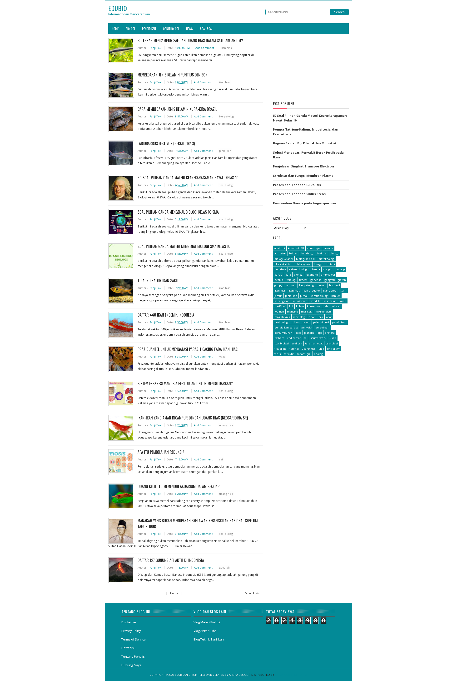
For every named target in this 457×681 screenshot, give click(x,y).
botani (331, 264)
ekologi (298, 274)
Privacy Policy (131, 631)
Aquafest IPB (296, 248)
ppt (320, 332)
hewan (322, 285)
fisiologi (291, 280)
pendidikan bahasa (286, 327)
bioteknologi (326, 259)
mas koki (306, 311)
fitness (303, 280)
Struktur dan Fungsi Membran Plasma (303, 175)
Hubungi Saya (131, 665)
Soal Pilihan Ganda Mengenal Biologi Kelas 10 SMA (178, 212)
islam (343, 290)
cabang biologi (298, 269)
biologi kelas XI (283, 259)
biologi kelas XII (305, 259)
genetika (315, 280)
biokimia (321, 253)
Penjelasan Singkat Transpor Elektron (303, 166)
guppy (278, 285)
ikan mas (294, 290)
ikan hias (226, 48)
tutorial (294, 348)
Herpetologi (226, 116)
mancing (292, 311)
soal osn (297, 343)
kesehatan (330, 301)
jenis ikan (225, 150)
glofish (342, 280)
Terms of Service (133, 639)
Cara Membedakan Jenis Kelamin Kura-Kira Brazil (177, 109)
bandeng (307, 253)
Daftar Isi (127, 648)
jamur (278, 296)
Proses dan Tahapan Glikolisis (297, 185)
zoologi (318, 354)
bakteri (293, 253)
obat (222, 356)
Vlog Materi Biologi (207, 622)
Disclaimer (128, 622)
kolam (300, 306)
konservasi (314, 306)
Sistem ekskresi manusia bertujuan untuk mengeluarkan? (185, 383)
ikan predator (311, 290)
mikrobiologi (323, 311)
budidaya (280, 269)
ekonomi (312, 274)
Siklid (332, 338)
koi (291, 306)
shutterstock (318, 338)
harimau (290, 285)
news (312, 317)
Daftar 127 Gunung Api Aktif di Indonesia (171, 560)
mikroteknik (282, 317)
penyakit (306, 327)
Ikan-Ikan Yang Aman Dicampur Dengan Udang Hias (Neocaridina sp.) (193, 418)
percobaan (322, 327)
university (333, 348)
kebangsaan (281, 301)
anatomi (279, 248)
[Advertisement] (311, 66)
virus (277, 354)
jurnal (304, 296)
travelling (280, 348)
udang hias (226, 425)
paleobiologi (321, 322)
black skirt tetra (284, 264)
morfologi (299, 317)
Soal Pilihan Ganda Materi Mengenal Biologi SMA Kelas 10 (184, 246)
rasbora (279, 338)
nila (320, 317)
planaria (309, 332)
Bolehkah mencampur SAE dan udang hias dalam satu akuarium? (190, 40)
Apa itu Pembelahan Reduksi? (161, 452)
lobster (336, 306)
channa (315, 269)
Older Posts (252, 593)
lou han (279, 311)
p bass (295, 322)
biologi (334, 253)
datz (288, 274)
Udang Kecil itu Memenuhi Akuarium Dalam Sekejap (178, 486)
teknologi (332, 343)
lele (326, 306)
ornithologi (281, 322)
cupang (340, 269)
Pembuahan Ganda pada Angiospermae (304, 203)
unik (321, 348)
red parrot (294, 338)
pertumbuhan (283, 332)
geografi (224, 567)
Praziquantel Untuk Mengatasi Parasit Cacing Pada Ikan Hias (188, 349)
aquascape (314, 248)
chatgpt (328, 269)
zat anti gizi (304, 354)
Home (115, 28)
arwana (328, 248)
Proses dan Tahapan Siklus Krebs (299, 194)
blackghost (304, 264)
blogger (319, 264)
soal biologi (226, 185)
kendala (315, 301)
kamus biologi (319, 296)
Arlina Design (238, 674)
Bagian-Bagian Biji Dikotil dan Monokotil (305, 143)
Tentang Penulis (133, 656)
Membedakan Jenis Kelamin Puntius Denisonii (173, 75)
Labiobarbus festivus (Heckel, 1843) (166, 143)
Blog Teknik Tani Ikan (209, 639)
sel (221, 459)
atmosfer (280, 253)
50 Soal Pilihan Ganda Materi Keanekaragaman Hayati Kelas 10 (188, 178)
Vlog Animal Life (205, 631)
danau (278, 274)
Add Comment (205, 48)
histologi (334, 285)
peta (298, 332)
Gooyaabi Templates (291, 674)
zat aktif (289, 354)
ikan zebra (330, 290)
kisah (343, 301)
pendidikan (339, 322)
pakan (306, 322)
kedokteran (300, 301)
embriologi (328, 274)
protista (330, 332)
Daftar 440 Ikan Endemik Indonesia (166, 315)
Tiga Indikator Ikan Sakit (158, 280)
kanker (335, 296)
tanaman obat (314, 343)
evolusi (278, 280)
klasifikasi (280, 306)
